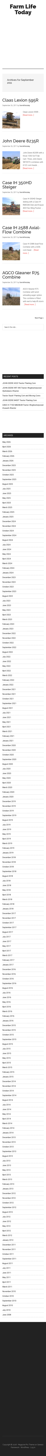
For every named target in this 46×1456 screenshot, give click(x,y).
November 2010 (9, 1291)
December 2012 (9, 1193)
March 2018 (7, 899)
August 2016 (7, 988)
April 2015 (6, 1063)
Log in (32, 1447)
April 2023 (6, 615)
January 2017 (7, 965)
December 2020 (9, 745)
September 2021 (9, 703)
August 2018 (7, 876)
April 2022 (6, 671)
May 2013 (6, 1170)
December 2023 (9, 577)
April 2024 (6, 559)
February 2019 (8, 848)
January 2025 (7, 517)
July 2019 (6, 825)
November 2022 (9, 638)
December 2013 (9, 1137)
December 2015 (9, 1025)
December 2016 (9, 969)
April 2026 (6, 447)
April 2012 (6, 1231)
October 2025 (8, 475)
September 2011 (9, 1259)
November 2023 (9, 582)
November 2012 (9, 1198)
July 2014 (6, 1105)
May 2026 (6, 442)
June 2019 (6, 829)
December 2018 (9, 857)
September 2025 (9, 479)
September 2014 (9, 1095)
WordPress (25, 1447)
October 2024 (8, 531)
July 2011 (6, 1268)
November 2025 (9, 470)
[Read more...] (28, 115)
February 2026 (8, 456)
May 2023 (6, 610)
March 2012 (7, 1235)
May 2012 (6, 1226)
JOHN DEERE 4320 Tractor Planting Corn (19, 383)
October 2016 (8, 979)
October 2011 (8, 1254)
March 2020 (7, 787)
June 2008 (6, 1315)
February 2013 (8, 1184)
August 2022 (7, 652)
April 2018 (6, 895)
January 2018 (7, 909)
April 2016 (6, 1007)
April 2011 (6, 1282)
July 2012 (6, 1217)
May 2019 (6, 834)
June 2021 (6, 717)
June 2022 (6, 661)
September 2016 (9, 983)
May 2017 (6, 946)
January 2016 (7, 1021)
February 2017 (8, 960)
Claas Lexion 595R (20, 100)
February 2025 (8, 512)
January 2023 (7, 629)
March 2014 (7, 1123)
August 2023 (7, 596)
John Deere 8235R (20, 140)
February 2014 (8, 1128)
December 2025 (9, 465)
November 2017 (9, 918)
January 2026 (7, 461)
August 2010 (7, 1305)
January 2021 (7, 741)
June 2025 (6, 493)
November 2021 (9, 694)
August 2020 (7, 764)
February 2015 (8, 1072)
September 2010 (9, 1301)
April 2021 (6, 727)
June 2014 (6, 1109)
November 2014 (9, 1086)
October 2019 (8, 811)
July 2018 (6, 881)
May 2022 (6, 666)
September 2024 (9, 535)
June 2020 (6, 773)
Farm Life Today (23, 9)
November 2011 (9, 1249)
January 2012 (7, 1240)
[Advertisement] (23, 40)
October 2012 (8, 1203)
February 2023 (8, 624)
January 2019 (7, 853)
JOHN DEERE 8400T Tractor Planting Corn (19, 400)
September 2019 (9, 815)
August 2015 (7, 1044)
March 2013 (7, 1179)
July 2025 (6, 489)
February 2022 (8, 680)
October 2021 (8, 699)
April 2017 (6, 951)
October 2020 (8, 755)
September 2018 (9, 871)
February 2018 (8, 904)
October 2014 (8, 1091)
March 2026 (7, 451)
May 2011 (6, 1277)
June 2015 (6, 1053)
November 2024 (9, 526)
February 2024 (8, 568)
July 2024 (6, 545)
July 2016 (6, 993)
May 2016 (6, 1002)
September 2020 (9, 759)
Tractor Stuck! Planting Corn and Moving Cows (21, 396)
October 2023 (8, 587)
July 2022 (6, 657)
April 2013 (6, 1175)
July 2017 (6, 937)
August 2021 (7, 708)
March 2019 (7, 843)
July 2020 (6, 769)
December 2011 (9, 1245)
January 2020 (7, 797)
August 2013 (7, 1156)
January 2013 (7, 1189)
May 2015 (6, 1058)
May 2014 (6, 1114)
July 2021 (6, 713)
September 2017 (9, 927)
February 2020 (8, 792)
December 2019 (9, 801)
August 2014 (7, 1100)
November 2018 (9, 862)
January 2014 (7, 1133)
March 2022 (7, 675)
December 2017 (9, 913)
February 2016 (8, 1016)
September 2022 (9, 647)
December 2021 (9, 689)
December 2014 (9, 1081)
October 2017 (8, 923)
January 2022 (7, 685)
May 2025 (6, 498)
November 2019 (9, 806)
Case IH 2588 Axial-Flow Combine (21, 229)
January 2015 (7, 1077)
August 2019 (7, 820)
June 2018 (6, 885)
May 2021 (6, 722)
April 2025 (6, 503)
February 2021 (8, 736)
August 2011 (7, 1263)
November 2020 (9, 750)
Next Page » (39, 318)
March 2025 (7, 507)
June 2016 (6, 997)
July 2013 (6, 1161)
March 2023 (7, 619)
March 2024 (7, 563)
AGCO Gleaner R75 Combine (20, 275)
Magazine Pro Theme (26, 1445)
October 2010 (8, 1296)
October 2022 (8, 643)
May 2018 (6, 890)
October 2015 (8, 1035)
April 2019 (6, 839)
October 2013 (8, 1147)
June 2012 (6, 1221)
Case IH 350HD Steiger (17, 184)
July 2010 (6, 1310)
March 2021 (7, 731)
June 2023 (6, 605)
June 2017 (6, 941)
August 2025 (7, 484)
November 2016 (9, 974)
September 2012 (9, 1207)
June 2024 (6, 549)
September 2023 (9, 591)
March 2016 (7, 1011)
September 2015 (9, 1039)
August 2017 (7, 932)
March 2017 (7, 955)
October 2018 (8, 867)
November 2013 (9, 1142)
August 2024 (7, 540)
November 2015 (9, 1030)
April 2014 (6, 1119)
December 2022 (9, 633)
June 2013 (6, 1165)
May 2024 (6, 554)
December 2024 (9, 521)
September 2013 (9, 1151)
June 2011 (6, 1273)
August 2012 (7, 1212)
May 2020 (6, 778)
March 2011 (7, 1287)
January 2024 (7, 573)
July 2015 (6, 1049)
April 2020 (6, 783)
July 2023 (6, 601)
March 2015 (7, 1067)
